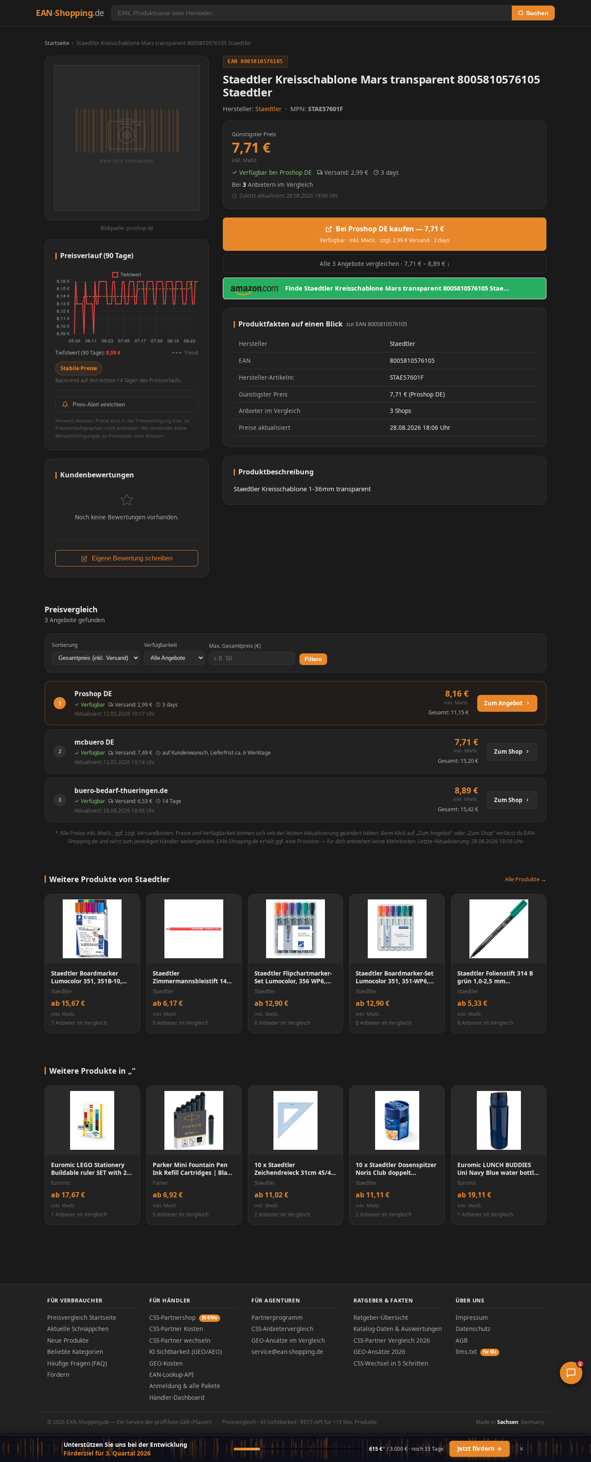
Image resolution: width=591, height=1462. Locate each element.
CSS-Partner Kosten (176, 1328)
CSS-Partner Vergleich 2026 (391, 1340)
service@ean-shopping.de (287, 1351)
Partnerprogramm (277, 1317)
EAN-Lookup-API (171, 1374)
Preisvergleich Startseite (81, 1317)
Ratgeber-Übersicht (380, 1317)
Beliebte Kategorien (75, 1351)
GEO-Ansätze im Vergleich (288, 1340)
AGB (462, 1340)
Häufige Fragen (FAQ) (77, 1363)
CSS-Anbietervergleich (282, 1328)
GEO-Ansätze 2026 (379, 1351)
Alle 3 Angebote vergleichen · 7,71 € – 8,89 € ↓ (385, 263)
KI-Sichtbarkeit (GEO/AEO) (185, 1351)
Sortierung (64, 645)
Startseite (57, 43)
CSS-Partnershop (183, 1317)
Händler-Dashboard (176, 1397)
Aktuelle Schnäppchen (78, 1328)
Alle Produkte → (525, 879)
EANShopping (70, 13)
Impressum (472, 1317)
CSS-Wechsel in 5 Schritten (390, 1363)
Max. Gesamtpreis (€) (235, 645)
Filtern (313, 659)
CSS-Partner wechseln (179, 1340)
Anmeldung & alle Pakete (184, 1386)
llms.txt (476, 1351)
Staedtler (269, 109)
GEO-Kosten (166, 1363)
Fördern (58, 1374)
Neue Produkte (68, 1340)
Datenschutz (473, 1328)
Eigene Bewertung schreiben (131, 558)
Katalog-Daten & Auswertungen (397, 1328)
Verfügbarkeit (160, 645)
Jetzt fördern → (479, 1448)
